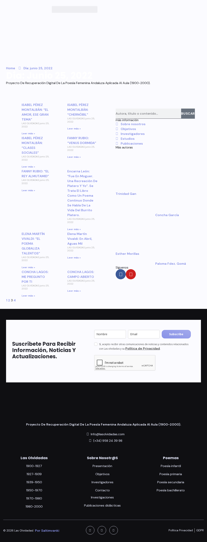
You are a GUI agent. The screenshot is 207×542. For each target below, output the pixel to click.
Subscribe (176, 334)
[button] (74, 9)
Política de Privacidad (142, 348)
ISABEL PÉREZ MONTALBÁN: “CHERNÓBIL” (78, 110)
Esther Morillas (127, 254)
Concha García (167, 215)
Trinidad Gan (126, 194)
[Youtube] (131, 274)
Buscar (188, 113)
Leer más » (28, 133)
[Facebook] (121, 274)
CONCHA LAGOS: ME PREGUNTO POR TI (35, 277)
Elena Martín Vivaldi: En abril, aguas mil (79, 239)
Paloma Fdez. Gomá (170, 263)
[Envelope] (113, 530)
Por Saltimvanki (47, 530)
